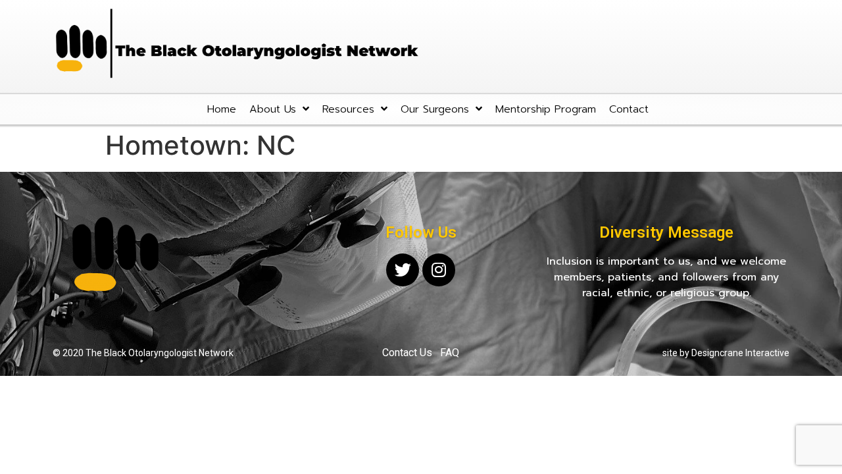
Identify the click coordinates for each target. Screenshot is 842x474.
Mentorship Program (545, 109)
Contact (629, 109)
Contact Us (407, 352)
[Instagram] (438, 269)
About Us (272, 109)
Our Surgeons (435, 109)
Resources (348, 109)
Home (221, 109)
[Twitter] (402, 269)
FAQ (449, 352)
